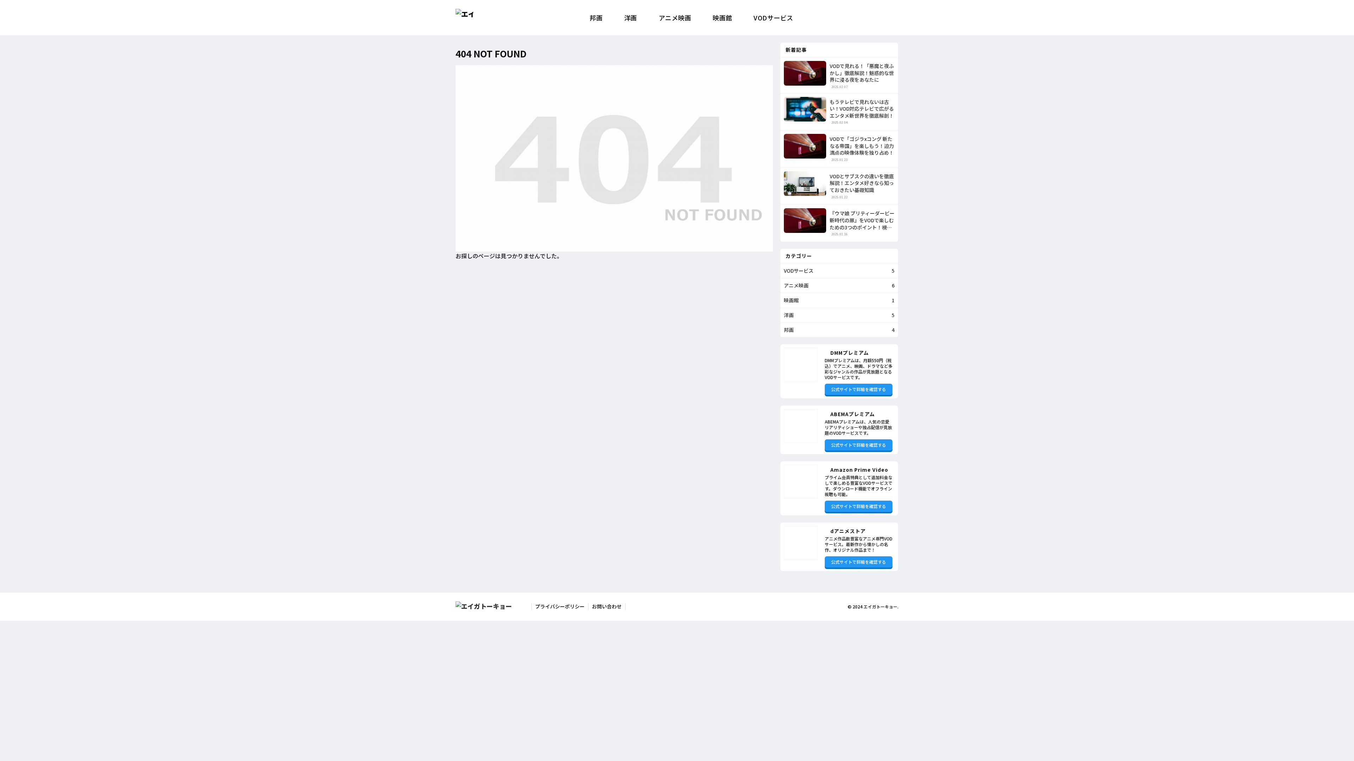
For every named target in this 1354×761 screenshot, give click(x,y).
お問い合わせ (607, 606)
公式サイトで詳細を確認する (858, 389)
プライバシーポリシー (560, 606)
